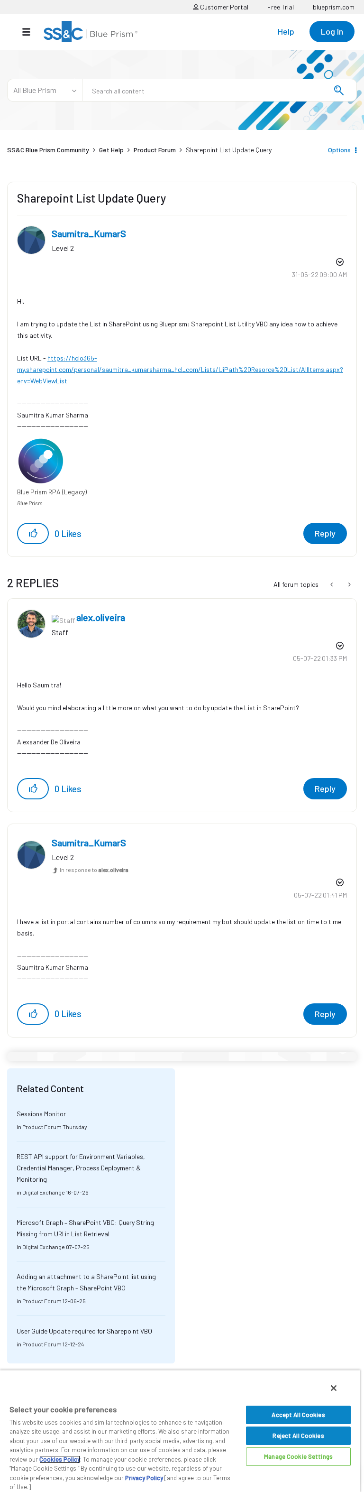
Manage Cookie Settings (298, 1456)
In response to (94, 869)
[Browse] (31, 32)
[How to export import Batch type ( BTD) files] (348, 584)
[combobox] (219, 90)
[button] (33, 533)
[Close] (333, 1388)
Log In (332, 31)
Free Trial (280, 7)
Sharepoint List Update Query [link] (229, 150)
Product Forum (155, 150)
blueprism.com (334, 7)
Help (286, 31)
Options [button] (339, 150)
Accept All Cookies (298, 1414)
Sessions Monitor (41, 1114)
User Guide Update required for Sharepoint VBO (84, 1331)
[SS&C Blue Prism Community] (90, 31)
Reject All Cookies (298, 1435)
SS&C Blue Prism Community (48, 150)
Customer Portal (223, 7)
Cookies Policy (59, 1459)
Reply (325, 533)
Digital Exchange (43, 1192)
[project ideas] (332, 584)
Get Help (111, 150)
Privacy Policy (144, 1478)
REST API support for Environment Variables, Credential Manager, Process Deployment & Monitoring (81, 1167)
